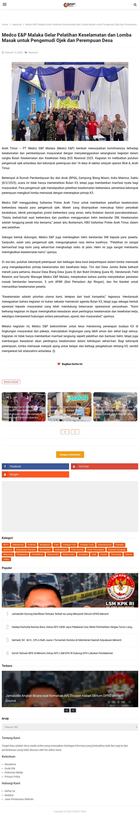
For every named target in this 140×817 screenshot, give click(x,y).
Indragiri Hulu (87, 544)
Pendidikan (37, 554)
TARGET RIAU (79, 811)
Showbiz (83, 554)
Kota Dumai (77, 549)
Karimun (7, 549)
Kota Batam (61, 549)
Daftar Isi (10, 791)
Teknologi (116, 554)
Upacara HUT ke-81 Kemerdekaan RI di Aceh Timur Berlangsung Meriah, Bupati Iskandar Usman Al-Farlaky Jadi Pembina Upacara (23, 412)
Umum (128, 554)
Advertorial (18, 544)
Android (32, 544)
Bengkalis (45, 544)
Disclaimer (10, 764)
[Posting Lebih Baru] (65, 432)
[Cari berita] (135, 4)
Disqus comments (70, 454)
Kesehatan (45, 549)
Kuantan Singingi (116, 549)
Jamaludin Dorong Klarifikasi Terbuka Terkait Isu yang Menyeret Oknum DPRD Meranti (60, 613)
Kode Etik (10, 768)
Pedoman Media (14, 772)
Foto (56, 544)
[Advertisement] (70, 506)
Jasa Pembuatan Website (19, 799)
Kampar (120, 544)
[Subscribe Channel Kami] (104, 466)
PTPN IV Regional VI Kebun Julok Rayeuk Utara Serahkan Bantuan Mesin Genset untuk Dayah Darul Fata (114, 412)
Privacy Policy (12, 776)
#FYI (5, 544)
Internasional (104, 544)
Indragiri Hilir (69, 544)
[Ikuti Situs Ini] (35, 474)
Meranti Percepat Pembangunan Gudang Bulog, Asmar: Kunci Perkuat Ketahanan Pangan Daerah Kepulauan (67, 412)
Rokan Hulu (69, 554)
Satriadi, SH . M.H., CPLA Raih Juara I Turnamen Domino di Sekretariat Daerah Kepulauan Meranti (66, 640)
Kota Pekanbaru (96, 549)
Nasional (33, 52)
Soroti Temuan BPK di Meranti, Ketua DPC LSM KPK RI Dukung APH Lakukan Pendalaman (62, 653)
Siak (94, 554)
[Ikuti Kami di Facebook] (35, 466)
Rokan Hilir (53, 554)
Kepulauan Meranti (26, 549)
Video (6, 559)
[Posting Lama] (75, 432)
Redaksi (9, 795)
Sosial (103, 554)
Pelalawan (22, 554)
